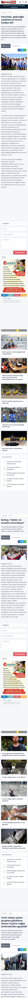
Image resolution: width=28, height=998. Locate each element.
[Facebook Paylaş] (19, 50)
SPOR (10, 12)
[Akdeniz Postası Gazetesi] (8, 2)
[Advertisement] (14, 205)
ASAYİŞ (10, 515)
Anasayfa (4, 12)
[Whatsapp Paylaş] (25, 50)
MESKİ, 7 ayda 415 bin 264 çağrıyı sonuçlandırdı (14, 6)
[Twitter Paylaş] (22, 50)
